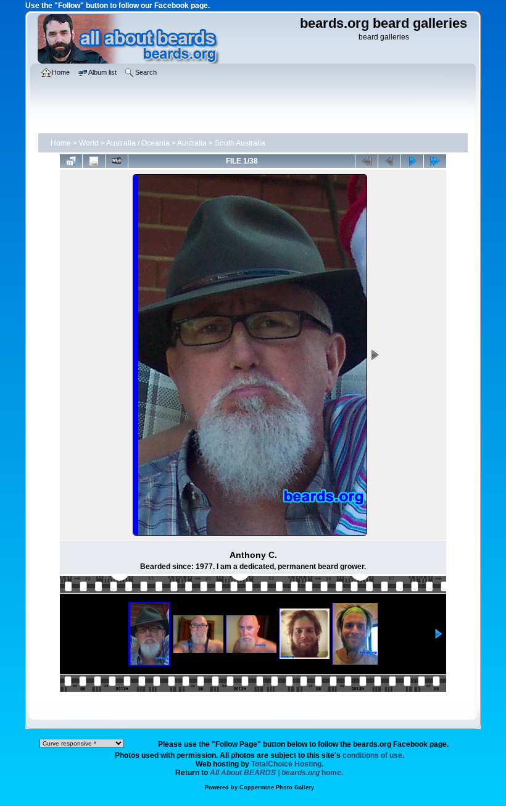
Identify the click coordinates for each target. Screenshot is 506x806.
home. (276, 772)
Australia (192, 143)
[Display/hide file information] (94, 161)
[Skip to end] (435, 161)
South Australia (240, 143)
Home (61, 143)
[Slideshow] (117, 161)
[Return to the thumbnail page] (71, 161)
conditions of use (372, 755)
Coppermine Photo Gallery (276, 787)
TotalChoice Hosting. (287, 764)
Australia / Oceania (138, 143)
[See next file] (412, 161)
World (89, 143)
